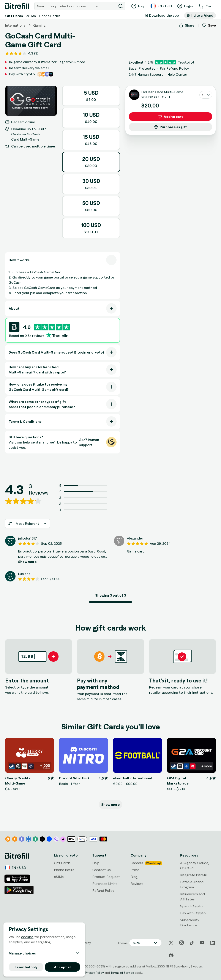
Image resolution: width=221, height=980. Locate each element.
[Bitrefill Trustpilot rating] (52, 327)
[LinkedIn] (212, 943)
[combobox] (76, 6)
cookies (27, 937)
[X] (171, 943)
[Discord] (171, 955)
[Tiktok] (191, 943)
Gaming (39, 25)
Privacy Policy (94, 972)
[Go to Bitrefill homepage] (17, 6)
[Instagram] (181, 943)
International (15, 25)
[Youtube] (202, 943)
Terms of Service (122, 972)
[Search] (120, 6)
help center (32, 442)
